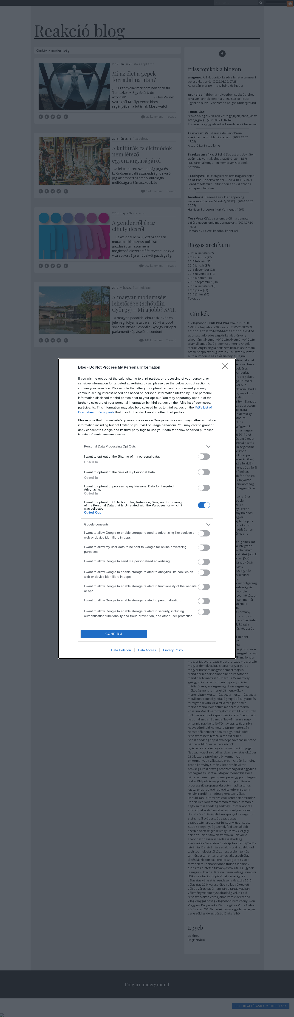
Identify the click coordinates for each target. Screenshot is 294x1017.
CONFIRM (113, 634)
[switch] (204, 456)
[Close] (226, 367)
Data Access (147, 650)
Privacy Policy (173, 650)
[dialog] (147, 509)
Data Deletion (121, 650)
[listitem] (147, 446)
